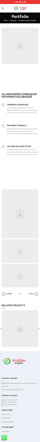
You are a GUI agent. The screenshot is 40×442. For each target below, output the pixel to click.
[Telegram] (25, 2)
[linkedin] (22, 2)
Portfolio (13, 21)
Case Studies (6, 431)
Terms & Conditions (8, 422)
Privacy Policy (6, 414)
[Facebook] (14, 2)
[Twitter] (17, 2)
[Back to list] (20, 294)
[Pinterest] (19, 2)
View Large (36, 311)
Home (5, 20)
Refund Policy (6, 418)
